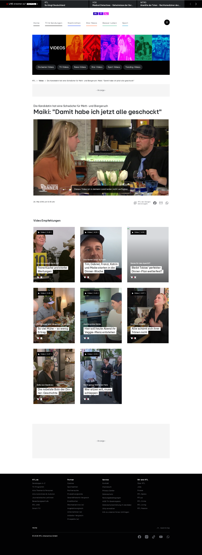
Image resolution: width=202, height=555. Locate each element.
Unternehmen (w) (74, 512)
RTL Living (141, 505)
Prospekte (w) (73, 519)
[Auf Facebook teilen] (155, 203)
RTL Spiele (141, 494)
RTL (33, 81)
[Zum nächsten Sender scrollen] (196, 4)
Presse (140, 490)
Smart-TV (36, 508)
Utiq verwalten (108, 509)
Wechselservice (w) (75, 505)
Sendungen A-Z (38, 483)
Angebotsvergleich (75, 508)
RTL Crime (141, 501)
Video (41, 81)
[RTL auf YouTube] (161, 536)
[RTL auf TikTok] (153, 536)
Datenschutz (107, 494)
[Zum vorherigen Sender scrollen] (190, 4)
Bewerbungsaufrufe (40, 501)
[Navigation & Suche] (167, 22)
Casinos (70, 483)
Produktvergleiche (75, 494)
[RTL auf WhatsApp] (168, 536)
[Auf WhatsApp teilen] (167, 203)
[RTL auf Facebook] (139, 536)
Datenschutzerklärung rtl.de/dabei (116, 505)
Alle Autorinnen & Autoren (43, 494)
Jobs (139, 487)
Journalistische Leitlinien (42, 498)
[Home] (101, 13)
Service (105, 480)
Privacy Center (108, 491)
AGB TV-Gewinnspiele (111, 501)
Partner (70, 480)
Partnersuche (73, 490)
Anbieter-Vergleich (75, 516)
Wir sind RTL (142, 480)
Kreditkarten (72, 501)
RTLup (140, 498)
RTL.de (35, 480)
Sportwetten (72, 487)
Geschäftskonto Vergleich (78, 498)
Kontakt (105, 483)
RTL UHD (36, 505)
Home (34, 528)
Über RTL (141, 483)
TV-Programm (38, 487)
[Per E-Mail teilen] (161, 203)
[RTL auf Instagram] (146, 536)
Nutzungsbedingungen (111, 498)
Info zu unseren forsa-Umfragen (115, 512)
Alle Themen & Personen (42, 490)
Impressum (107, 487)
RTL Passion (142, 508)
